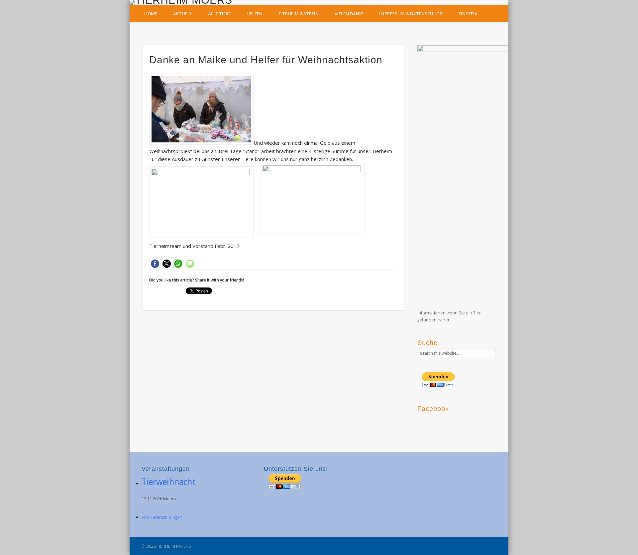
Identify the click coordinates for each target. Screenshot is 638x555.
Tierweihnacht (168, 482)
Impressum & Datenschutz (411, 14)
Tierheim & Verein (298, 14)
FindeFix (468, 14)
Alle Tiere (219, 14)
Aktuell (182, 14)
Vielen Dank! (349, 14)
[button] (155, 264)
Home (150, 14)
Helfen (255, 14)
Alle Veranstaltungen (162, 517)
